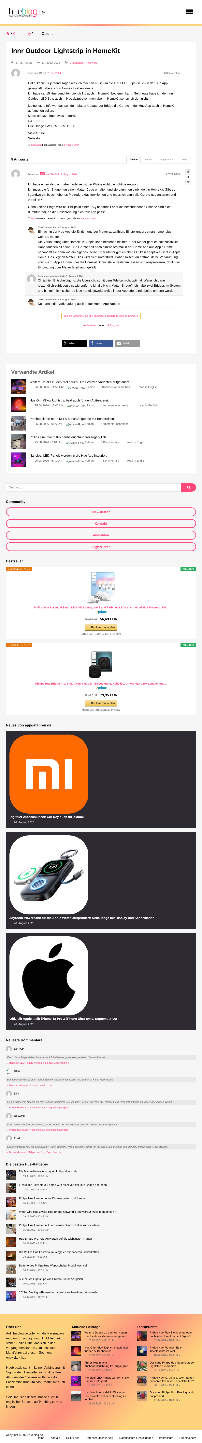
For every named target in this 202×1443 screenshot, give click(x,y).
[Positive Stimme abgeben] (188, 172)
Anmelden (101, 535)
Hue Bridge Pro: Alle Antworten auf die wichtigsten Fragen (55, 1238)
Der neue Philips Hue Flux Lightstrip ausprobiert (172, 1394)
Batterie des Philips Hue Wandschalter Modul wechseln (53, 1265)
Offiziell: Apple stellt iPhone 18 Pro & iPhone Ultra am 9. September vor (63, 1019)
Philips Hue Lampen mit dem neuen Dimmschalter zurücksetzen (59, 1225)
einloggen (113, 325)
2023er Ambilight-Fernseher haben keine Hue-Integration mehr (58, 1292)
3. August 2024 (71, 145)
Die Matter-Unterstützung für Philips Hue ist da (48, 1171)
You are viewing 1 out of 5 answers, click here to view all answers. (101, 315)
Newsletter (101, 512)
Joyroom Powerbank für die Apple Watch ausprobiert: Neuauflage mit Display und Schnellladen (81, 918)
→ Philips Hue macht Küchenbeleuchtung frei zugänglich (37, 1107)
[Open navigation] (190, 12)
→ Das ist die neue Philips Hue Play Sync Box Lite (34, 1152)
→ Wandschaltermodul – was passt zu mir (29, 1085)
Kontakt (101, 523)
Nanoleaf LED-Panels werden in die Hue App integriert (106, 1379)
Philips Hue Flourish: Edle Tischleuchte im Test (166, 1349)
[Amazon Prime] (101, 612)
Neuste (148, 159)
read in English (148, 387)
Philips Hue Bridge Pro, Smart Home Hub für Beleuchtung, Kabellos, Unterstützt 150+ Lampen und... (101, 683)
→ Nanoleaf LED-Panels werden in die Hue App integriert (37, 1062)
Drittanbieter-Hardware (83, 62)
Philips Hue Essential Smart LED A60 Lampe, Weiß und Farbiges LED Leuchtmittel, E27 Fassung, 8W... (101, 607)
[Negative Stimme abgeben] (188, 182)
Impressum (166, 1438)
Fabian (90, 387)
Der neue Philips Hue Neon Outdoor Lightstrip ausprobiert (172, 1364)
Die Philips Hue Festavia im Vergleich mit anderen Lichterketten (59, 1252)
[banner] (26, 12)
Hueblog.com (48, 1401)
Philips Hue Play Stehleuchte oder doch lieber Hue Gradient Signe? (171, 1334)
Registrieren (101, 547)
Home (40, 1438)
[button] (74, 343)
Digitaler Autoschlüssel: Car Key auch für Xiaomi (46, 817)
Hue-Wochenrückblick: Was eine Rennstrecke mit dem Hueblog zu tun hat (105, 1396)
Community (22, 34)
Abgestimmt (166, 159)
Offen (184, 159)
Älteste (133, 159)
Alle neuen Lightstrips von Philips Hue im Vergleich (51, 1279)
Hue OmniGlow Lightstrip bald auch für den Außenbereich (106, 1349)
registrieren (90, 325)
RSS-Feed (72, 1438)
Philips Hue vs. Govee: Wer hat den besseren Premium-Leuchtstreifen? (172, 1379)
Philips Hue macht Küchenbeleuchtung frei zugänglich (106, 1364)
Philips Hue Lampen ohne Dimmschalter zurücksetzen (53, 1198)
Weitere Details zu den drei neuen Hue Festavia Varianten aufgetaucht (106, 1334)
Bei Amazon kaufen (103, 627)
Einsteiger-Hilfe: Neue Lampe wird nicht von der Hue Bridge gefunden (63, 1185)
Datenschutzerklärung (99, 1438)
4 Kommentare (110, 442)
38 (42, 173)
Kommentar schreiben (116, 387)
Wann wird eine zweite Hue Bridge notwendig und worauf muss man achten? (67, 1212)
